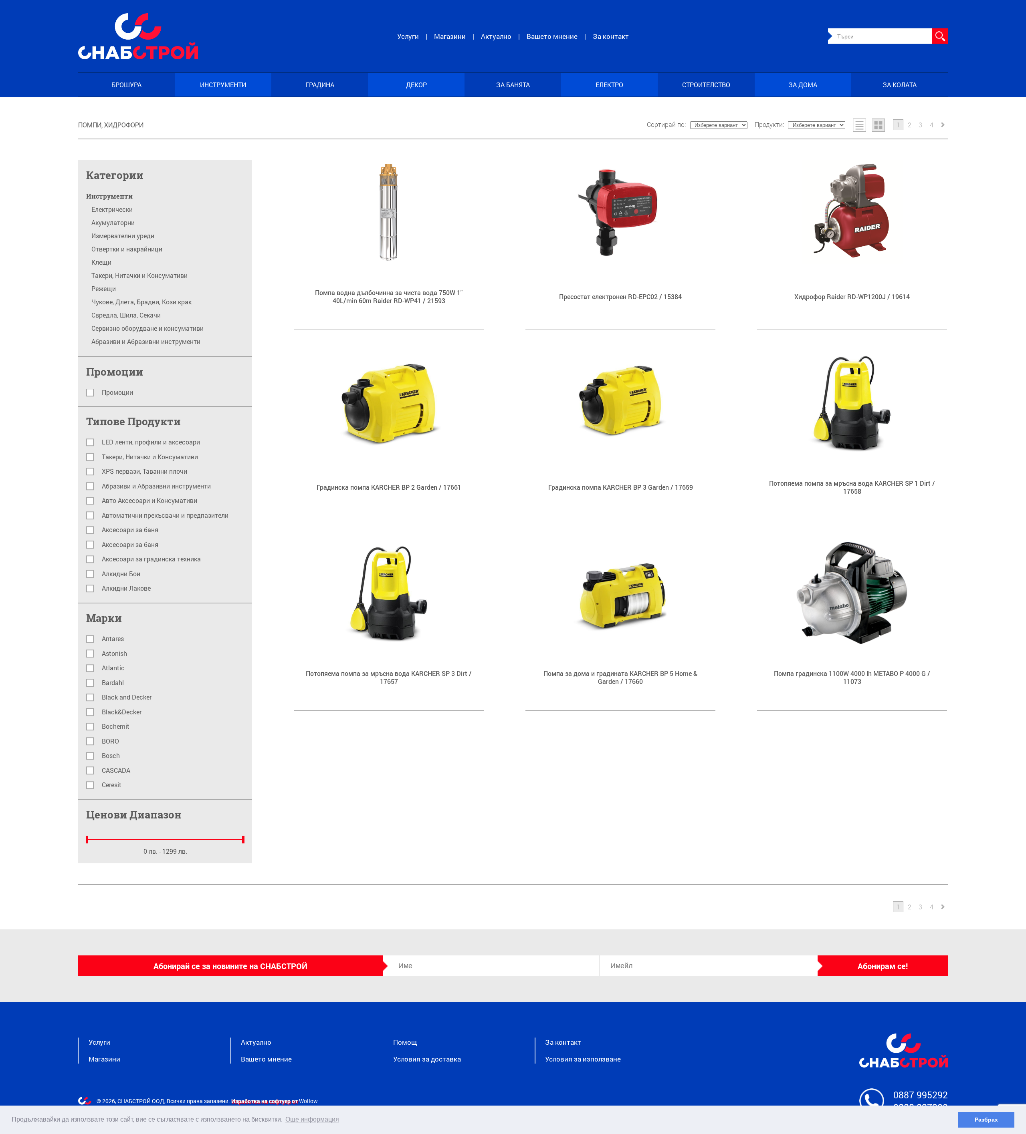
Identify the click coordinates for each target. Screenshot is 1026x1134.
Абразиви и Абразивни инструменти (145, 342)
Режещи (103, 289)
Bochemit (115, 726)
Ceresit (111, 785)
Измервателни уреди (122, 236)
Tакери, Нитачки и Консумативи (139, 275)
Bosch (111, 756)
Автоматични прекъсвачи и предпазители (165, 515)
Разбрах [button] (986, 1119)
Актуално (496, 36)
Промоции (117, 392)
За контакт (611, 36)
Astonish (114, 653)
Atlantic (113, 668)
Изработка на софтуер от (265, 1101)
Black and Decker (126, 697)
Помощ (405, 1042)
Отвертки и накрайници (126, 249)
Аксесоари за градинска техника (151, 559)
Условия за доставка (427, 1059)
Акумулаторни (113, 223)
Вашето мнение (552, 36)
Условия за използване (583, 1059)
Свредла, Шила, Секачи (126, 315)
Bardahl (113, 683)
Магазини (450, 36)
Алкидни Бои (121, 574)
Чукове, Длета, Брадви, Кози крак (141, 302)
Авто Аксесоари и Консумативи (149, 501)
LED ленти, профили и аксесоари (151, 442)
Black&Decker (121, 712)
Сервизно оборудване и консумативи (147, 328)
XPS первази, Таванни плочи (144, 471)
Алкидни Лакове (126, 588)
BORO (110, 741)
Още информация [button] (312, 1119)
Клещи (101, 262)
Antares (113, 639)
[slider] (87, 840)
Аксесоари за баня (130, 530)
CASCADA (116, 770)
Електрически (112, 209)
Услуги (408, 36)
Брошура (126, 85)
